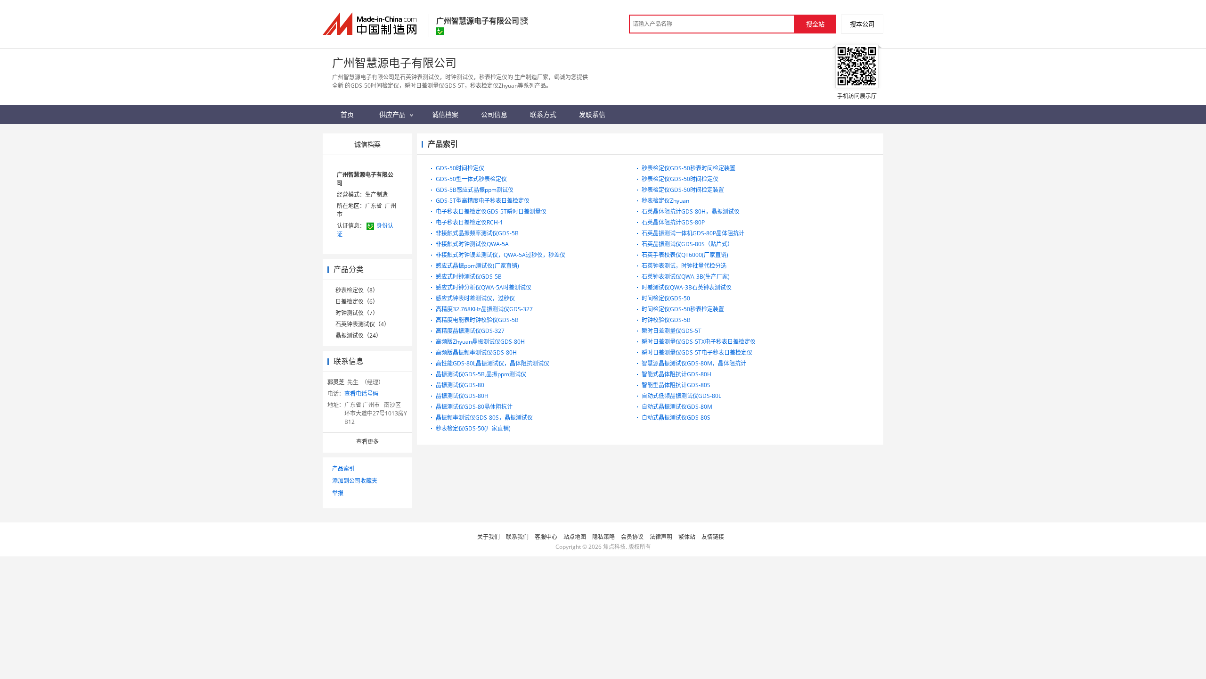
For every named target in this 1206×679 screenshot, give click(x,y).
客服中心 (546, 537)
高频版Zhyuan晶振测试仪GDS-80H (480, 342)
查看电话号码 (361, 393)
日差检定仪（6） (356, 302)
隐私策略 (603, 537)
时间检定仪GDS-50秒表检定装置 (683, 309)
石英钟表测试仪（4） (362, 324)
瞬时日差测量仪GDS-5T (671, 331)
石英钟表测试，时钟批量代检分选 (684, 266)
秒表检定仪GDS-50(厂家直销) (473, 428)
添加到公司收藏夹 (354, 481)
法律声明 (661, 537)
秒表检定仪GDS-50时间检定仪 (680, 179)
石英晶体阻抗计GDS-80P (673, 222)
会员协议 (632, 537)
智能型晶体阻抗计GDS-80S (676, 385)
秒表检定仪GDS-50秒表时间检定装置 (688, 168)
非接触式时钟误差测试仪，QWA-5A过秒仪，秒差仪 (500, 255)
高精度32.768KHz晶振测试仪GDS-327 (484, 309)
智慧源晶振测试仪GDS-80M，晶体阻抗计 (694, 363)
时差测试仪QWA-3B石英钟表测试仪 (687, 287)
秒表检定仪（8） (356, 290)
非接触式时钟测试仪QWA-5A (472, 244)
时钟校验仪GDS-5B (666, 320)
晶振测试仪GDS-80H (462, 396)
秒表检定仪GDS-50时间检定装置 (683, 190)
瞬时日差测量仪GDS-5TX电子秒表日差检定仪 (699, 342)
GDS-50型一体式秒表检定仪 (471, 179)
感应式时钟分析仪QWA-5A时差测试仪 (483, 287)
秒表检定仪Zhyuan (665, 201)
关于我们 (488, 537)
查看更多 (367, 442)
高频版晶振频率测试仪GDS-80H (476, 352)
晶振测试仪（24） (358, 335)
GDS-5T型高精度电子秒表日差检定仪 (483, 201)
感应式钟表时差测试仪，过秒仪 (475, 298)
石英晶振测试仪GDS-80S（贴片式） (687, 244)
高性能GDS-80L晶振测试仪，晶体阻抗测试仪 (492, 363)
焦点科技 (614, 547)
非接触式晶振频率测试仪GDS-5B (477, 233)
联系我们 (517, 537)
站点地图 (574, 537)
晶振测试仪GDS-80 (460, 385)
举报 (337, 493)
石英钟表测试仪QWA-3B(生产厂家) (686, 277)
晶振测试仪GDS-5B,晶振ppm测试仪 (481, 374)
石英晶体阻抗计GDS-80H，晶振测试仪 (691, 211)
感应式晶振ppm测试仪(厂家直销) (477, 266)
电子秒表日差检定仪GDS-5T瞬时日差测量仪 (491, 211)
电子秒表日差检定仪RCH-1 (469, 222)
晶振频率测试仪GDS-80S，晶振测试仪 (484, 418)
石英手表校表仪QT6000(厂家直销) (685, 255)
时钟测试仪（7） (356, 313)
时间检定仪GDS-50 (666, 298)
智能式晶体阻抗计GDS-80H (676, 374)
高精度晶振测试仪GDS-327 (470, 331)
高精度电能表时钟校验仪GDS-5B (477, 320)
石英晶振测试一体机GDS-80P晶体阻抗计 (693, 233)
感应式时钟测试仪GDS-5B (469, 277)
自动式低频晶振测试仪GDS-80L (681, 396)
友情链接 (712, 537)
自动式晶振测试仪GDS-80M (677, 407)
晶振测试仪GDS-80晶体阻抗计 (474, 407)
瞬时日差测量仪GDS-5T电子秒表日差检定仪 (697, 352)
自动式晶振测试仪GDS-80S (676, 418)
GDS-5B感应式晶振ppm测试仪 (474, 190)
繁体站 (686, 537)
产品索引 (343, 468)
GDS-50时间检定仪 (460, 168)
